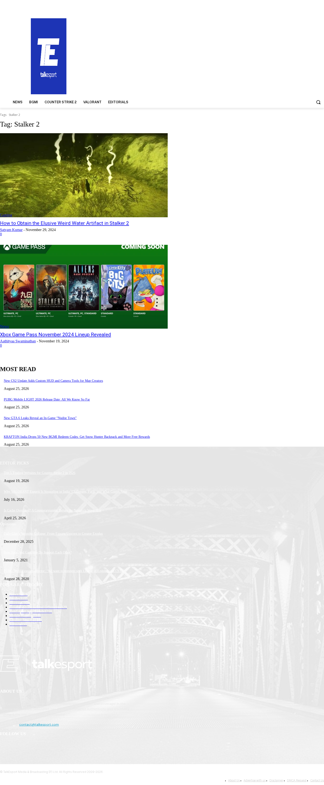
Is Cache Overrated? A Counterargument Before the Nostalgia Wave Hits (52, 510)
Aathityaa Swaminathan (18, 341)
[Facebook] (5, 746)
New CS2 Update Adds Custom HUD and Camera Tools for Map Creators (53, 381)
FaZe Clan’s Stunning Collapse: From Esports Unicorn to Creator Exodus (53, 533)
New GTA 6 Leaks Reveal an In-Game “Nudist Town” (40, 418)
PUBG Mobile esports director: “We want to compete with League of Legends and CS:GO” (65, 571)
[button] (318, 102)
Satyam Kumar (11, 230)
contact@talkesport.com (39, 724)
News (4, 326)
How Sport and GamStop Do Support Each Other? (38, 552)
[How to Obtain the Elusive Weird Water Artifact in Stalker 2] (84, 175)
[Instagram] (17, 746)
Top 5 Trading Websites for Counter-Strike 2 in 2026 (39, 473)
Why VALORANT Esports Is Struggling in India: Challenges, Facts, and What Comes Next (65, 491)
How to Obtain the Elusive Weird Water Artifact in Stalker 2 (64, 223)
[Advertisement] (210, 55)
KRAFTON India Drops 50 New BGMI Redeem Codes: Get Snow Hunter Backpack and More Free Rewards (77, 437)
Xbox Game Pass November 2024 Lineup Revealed (55, 334)
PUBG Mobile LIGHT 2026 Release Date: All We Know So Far (47, 399)
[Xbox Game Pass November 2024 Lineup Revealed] (84, 287)
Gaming (6, 215)
